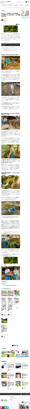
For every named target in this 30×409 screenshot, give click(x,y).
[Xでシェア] (16, 24)
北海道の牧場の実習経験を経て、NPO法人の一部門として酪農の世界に (10, 50)
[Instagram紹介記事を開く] (19, 406)
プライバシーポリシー (13, 398)
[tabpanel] (8, 353)
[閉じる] (29, 403)
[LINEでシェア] (19, 24)
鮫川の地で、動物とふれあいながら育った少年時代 (9, 47)
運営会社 (11, 399)
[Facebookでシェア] (18, 24)
